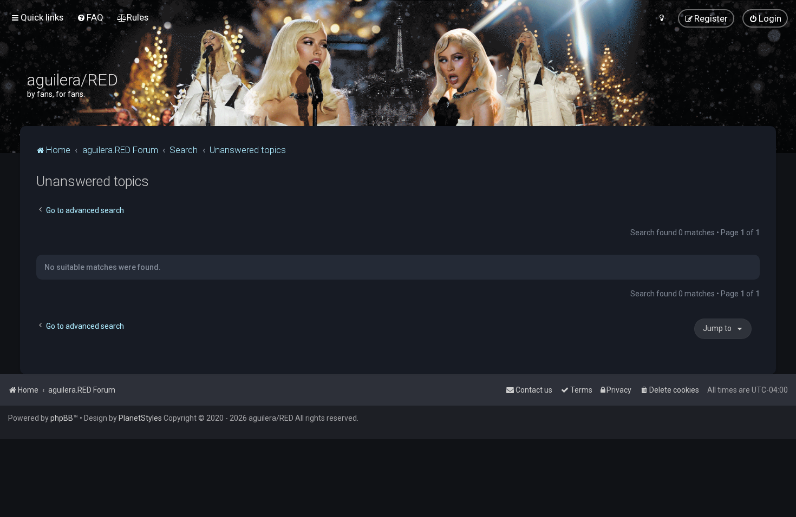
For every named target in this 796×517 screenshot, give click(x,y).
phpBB (61, 418)
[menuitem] (90, 17)
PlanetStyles (140, 418)
